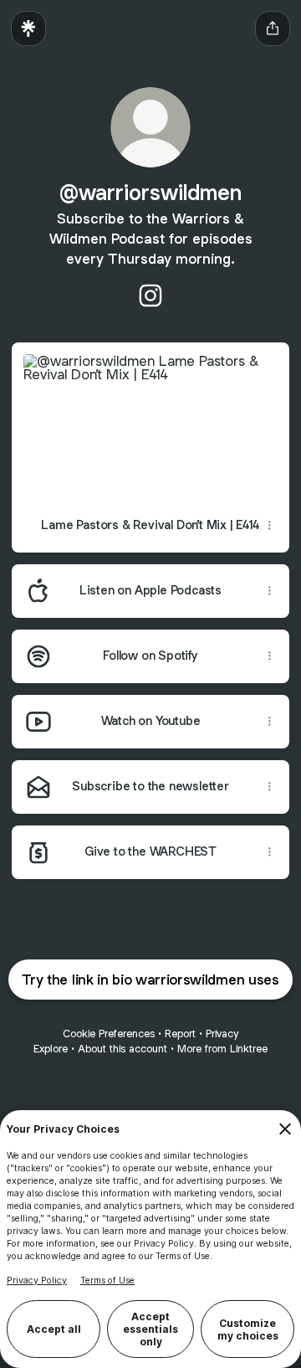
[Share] (269, 526)
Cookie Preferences (109, 1033)
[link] (150, 295)
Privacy (222, 1033)
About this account (122, 1048)
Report (180, 1033)
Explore (50, 1048)
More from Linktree (222, 1048)
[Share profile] (272, 28)
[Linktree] (28, 28)
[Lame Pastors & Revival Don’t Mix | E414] (150, 420)
